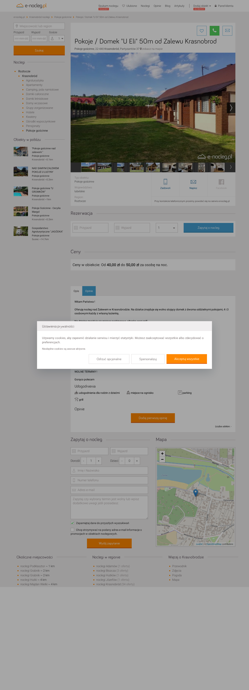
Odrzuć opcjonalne (109, 359)
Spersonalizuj (148, 359)
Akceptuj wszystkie (186, 359)
